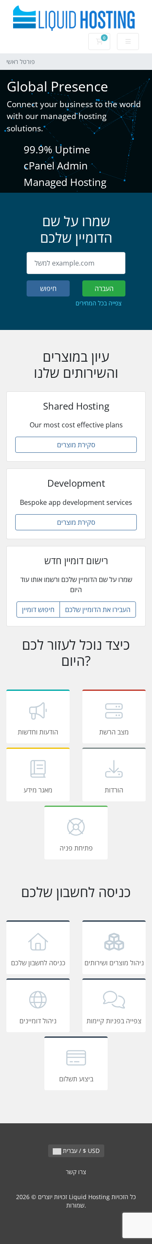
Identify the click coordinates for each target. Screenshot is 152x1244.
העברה (104, 288)
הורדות (114, 790)
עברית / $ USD (80, 1151)
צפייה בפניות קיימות (114, 1020)
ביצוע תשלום (76, 1078)
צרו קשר (76, 1172)
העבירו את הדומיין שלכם (97, 609)
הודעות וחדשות (38, 732)
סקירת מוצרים (76, 444)
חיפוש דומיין (38, 609)
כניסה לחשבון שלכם (38, 962)
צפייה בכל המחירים (99, 303)
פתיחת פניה (76, 848)
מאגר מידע (38, 790)
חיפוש (48, 288)
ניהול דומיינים (38, 1020)
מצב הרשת (114, 732)
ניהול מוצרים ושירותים (114, 962)
